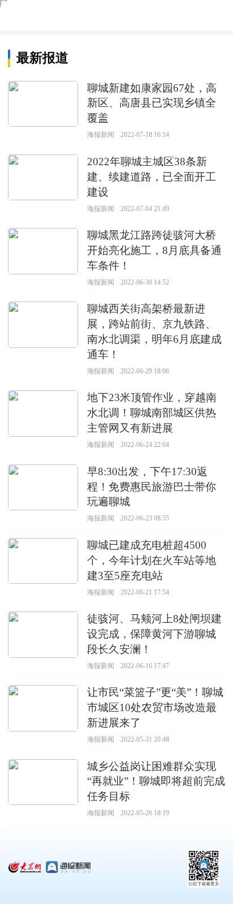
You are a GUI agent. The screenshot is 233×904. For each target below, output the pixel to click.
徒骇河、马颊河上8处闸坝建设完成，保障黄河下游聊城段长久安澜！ (154, 634)
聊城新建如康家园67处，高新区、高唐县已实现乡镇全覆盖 (152, 103)
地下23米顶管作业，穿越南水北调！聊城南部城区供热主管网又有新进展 (152, 412)
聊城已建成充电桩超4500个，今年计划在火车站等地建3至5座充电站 (151, 560)
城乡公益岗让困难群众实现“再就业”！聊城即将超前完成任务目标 (156, 781)
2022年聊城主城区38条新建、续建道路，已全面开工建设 (151, 177)
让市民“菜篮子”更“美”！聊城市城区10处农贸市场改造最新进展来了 (155, 707)
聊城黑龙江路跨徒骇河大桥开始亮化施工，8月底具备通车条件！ (154, 250)
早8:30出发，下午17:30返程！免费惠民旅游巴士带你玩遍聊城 (151, 487)
